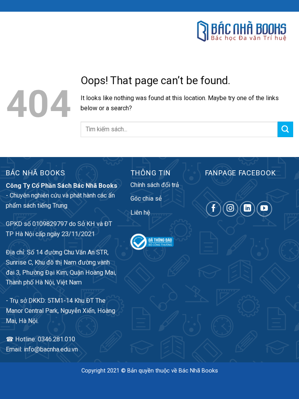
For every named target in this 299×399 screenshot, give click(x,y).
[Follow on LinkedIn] (247, 209)
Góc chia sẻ (146, 198)
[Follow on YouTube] (264, 209)
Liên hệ (140, 212)
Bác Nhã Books (198, 370)
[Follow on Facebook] (214, 209)
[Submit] (285, 129)
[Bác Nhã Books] (241, 31)
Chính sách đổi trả (154, 185)
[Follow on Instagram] (230, 209)
